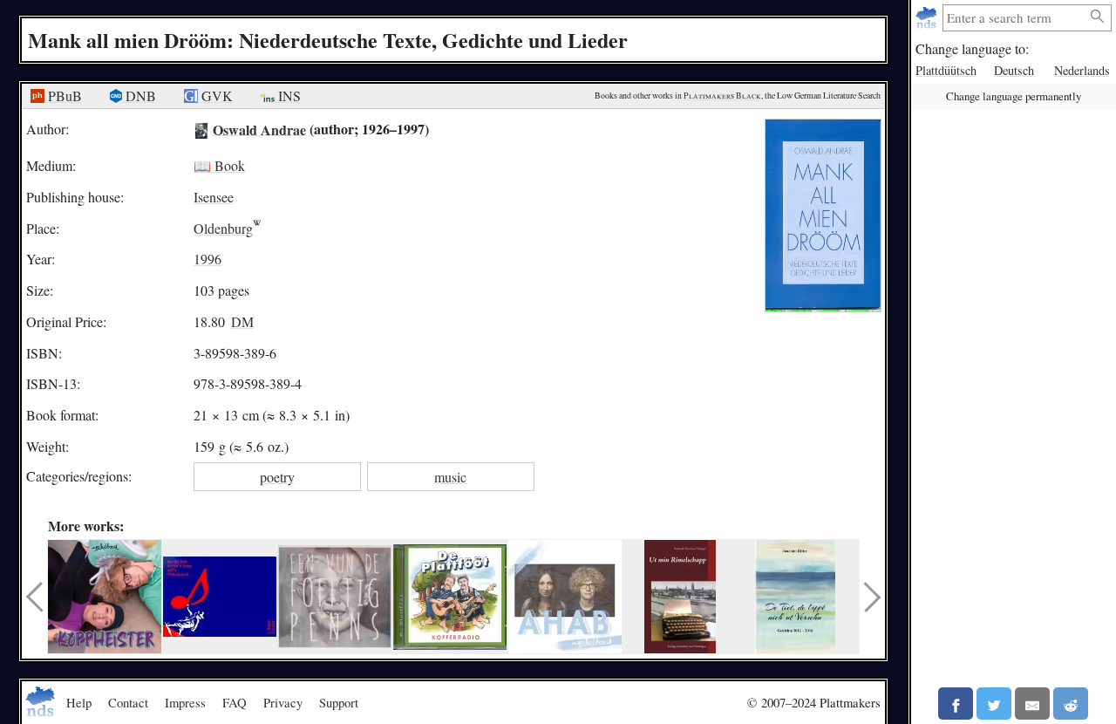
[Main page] (928, 17)
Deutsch (1014, 70)
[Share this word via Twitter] (993, 703)
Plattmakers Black (722, 95)
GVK (215, 95)
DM (242, 321)
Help (79, 702)
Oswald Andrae (259, 129)
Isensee (214, 197)
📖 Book (219, 165)
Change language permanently (1013, 96)
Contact (128, 702)
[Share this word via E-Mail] (1032, 703)
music (450, 477)
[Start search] (1098, 17)
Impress (185, 702)
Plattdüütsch (945, 70)
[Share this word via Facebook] (955, 703)
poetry (277, 477)
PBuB (63, 95)
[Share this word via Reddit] (1070, 703)
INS (288, 95)
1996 (207, 258)
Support (338, 702)
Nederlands (1082, 70)
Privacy (283, 702)
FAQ (234, 702)
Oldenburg (223, 228)
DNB (139, 95)
